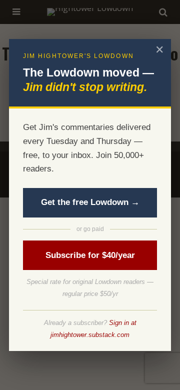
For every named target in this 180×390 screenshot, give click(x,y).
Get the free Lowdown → (90, 202)
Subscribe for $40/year (90, 255)
